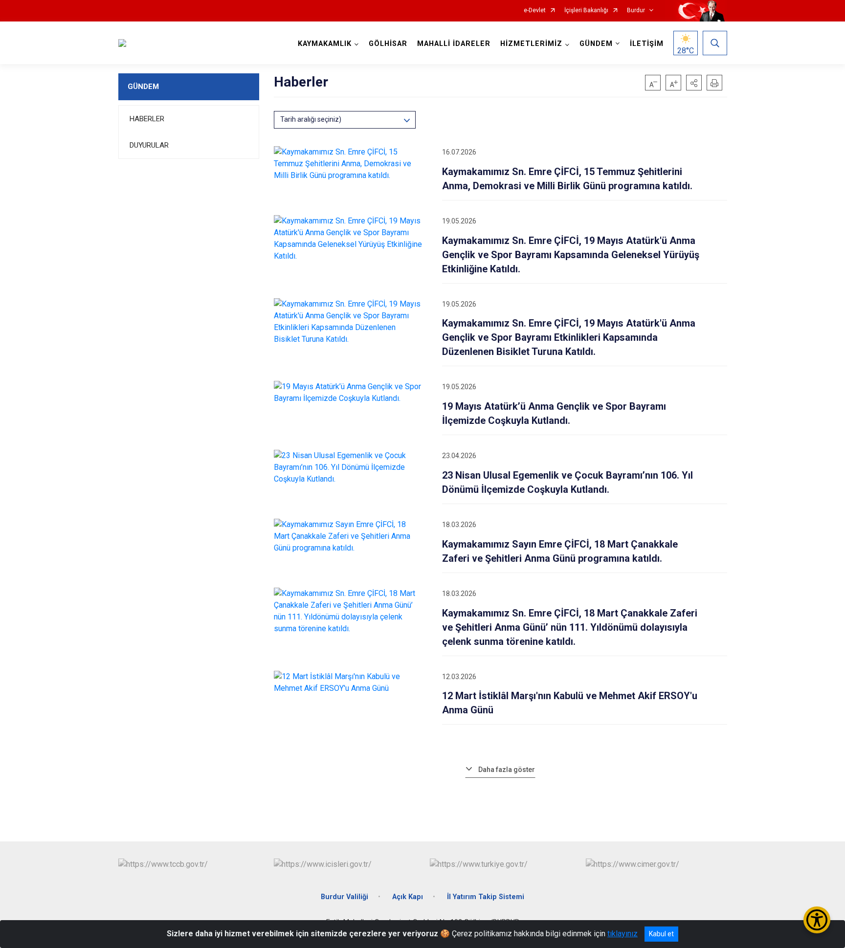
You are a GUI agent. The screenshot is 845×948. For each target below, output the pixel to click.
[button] (694, 82)
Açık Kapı (407, 897)
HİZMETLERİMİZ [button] (531, 44)
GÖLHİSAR (388, 44)
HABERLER (147, 118)
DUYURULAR (149, 145)
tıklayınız (622, 933)
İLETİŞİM (647, 44)
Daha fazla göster (506, 769)
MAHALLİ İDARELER (453, 44)
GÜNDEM (143, 86)
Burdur (636, 10)
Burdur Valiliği (344, 897)
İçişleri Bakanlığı (586, 10)
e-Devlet (535, 10)
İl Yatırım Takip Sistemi (485, 897)
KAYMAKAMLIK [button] (325, 44)
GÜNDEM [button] (596, 44)
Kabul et (661, 934)
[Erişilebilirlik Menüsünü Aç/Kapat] (816, 919)
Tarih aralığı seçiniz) (310, 119)
